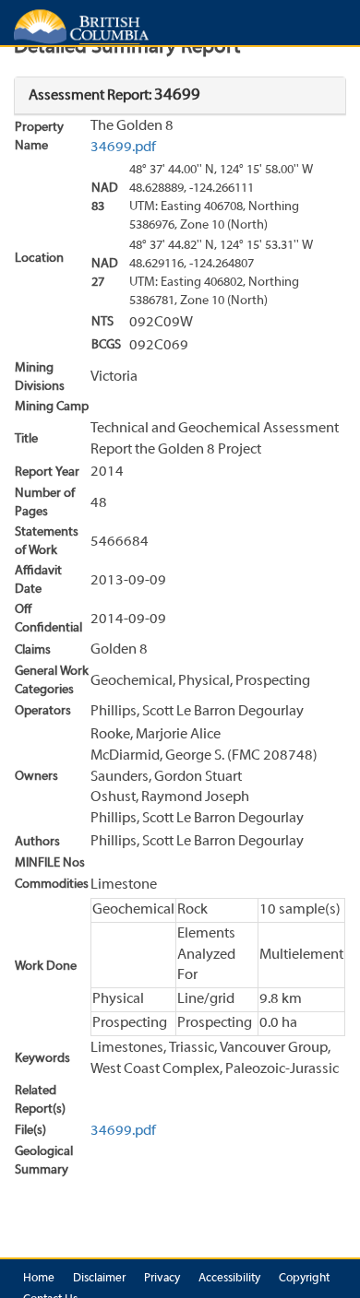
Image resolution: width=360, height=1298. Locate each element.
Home (38, 1278)
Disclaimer (99, 1278)
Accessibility (229, 1278)
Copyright (304, 1278)
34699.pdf (123, 147)
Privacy (162, 1278)
